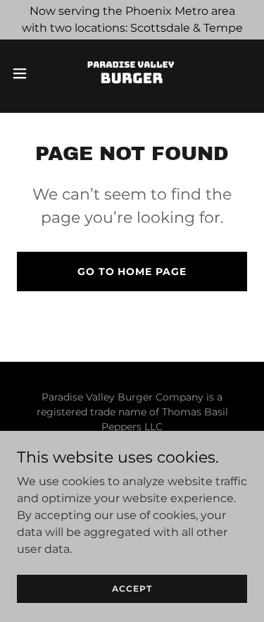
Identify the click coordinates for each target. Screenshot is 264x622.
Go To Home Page (132, 271)
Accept (131, 588)
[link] (131, 73)
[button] (25, 73)
